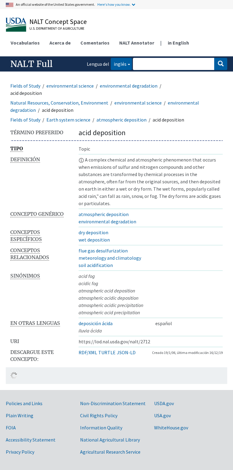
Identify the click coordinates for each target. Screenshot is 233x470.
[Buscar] (220, 64)
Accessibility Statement (31, 440)
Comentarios (95, 43)
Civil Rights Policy (98, 415)
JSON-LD (126, 352)
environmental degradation (128, 86)
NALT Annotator (136, 43)
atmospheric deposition (121, 120)
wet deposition (94, 240)
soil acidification (96, 265)
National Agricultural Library (110, 440)
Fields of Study (25, 86)
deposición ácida (96, 323)
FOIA (11, 428)
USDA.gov (164, 403)
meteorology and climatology (110, 258)
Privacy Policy (20, 452)
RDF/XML (88, 352)
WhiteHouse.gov (171, 428)
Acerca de (60, 43)
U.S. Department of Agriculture (56, 28)
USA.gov (162, 415)
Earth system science (68, 120)
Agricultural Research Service (110, 452)
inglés (119, 64)
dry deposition (93, 232)
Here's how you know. (114, 4)
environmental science (70, 86)
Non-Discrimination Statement (113, 403)
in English (178, 43)
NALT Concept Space (58, 21)
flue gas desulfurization (103, 251)
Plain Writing (19, 415)
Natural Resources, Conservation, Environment (59, 103)
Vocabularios (25, 43)
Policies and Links (24, 403)
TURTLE (107, 352)
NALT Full (31, 63)
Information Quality (101, 428)
